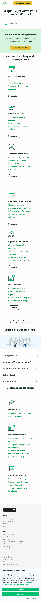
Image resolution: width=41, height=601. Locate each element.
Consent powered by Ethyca (29, 598)
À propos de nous (9, 521)
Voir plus (14, 96)
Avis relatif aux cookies (21, 584)
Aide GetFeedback (9, 537)
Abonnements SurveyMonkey (20, 208)
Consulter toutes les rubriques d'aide (20, 322)
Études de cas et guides (18, 482)
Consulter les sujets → (21, 48)
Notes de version (15, 416)
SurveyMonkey (8, 519)
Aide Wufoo (7, 546)
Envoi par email (14, 123)
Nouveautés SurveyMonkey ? (20, 413)
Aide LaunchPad (8, 539)
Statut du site (7, 557)
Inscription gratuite (23, 3)
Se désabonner (8, 559)
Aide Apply (7, 549)
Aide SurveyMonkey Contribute (13, 544)
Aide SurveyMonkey (9, 534)
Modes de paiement (16, 205)
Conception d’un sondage (18, 80)
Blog (4, 526)
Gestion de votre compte (18, 300)
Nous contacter (8, 562)
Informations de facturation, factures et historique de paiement (20, 214)
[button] (20, 356)
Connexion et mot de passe (19, 297)
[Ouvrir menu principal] (35, 3)
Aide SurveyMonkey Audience (13, 541)
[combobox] (9, 510)
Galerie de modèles (16, 485)
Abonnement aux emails (11, 564)
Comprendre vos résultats (19, 157)
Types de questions (16, 83)
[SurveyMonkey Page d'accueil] (5, 3)
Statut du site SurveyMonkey (20, 479)
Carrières (6, 524)
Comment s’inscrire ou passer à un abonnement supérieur (18, 291)
